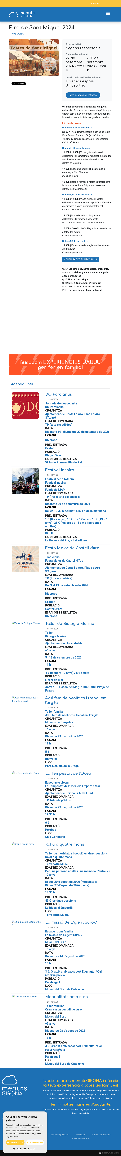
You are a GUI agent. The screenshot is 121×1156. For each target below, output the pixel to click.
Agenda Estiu (23, 384)
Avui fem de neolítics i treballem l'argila (76, 700)
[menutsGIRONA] (21, 14)
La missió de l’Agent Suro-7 (71, 922)
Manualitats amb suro (66, 997)
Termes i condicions (101, 1134)
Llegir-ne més (12, 1136)
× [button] (44, 1115)
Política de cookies (81, 1138)
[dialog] (25, 1132)
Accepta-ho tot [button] (15, 1142)
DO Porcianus (58, 394)
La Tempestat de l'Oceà (68, 773)
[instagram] (17, 3)
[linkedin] (13, 3)
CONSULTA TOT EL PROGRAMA (80, 259)
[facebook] (4, 3)
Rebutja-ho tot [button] (35, 1142)
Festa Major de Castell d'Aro (72, 548)
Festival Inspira (59, 470)
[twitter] (8, 3)
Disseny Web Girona (110, 1153)
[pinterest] (22, 3)
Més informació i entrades (83, 95)
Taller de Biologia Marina (69, 623)
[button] (25, 1148)
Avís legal (80, 1134)
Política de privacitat (59, 1134)
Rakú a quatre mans (64, 844)
